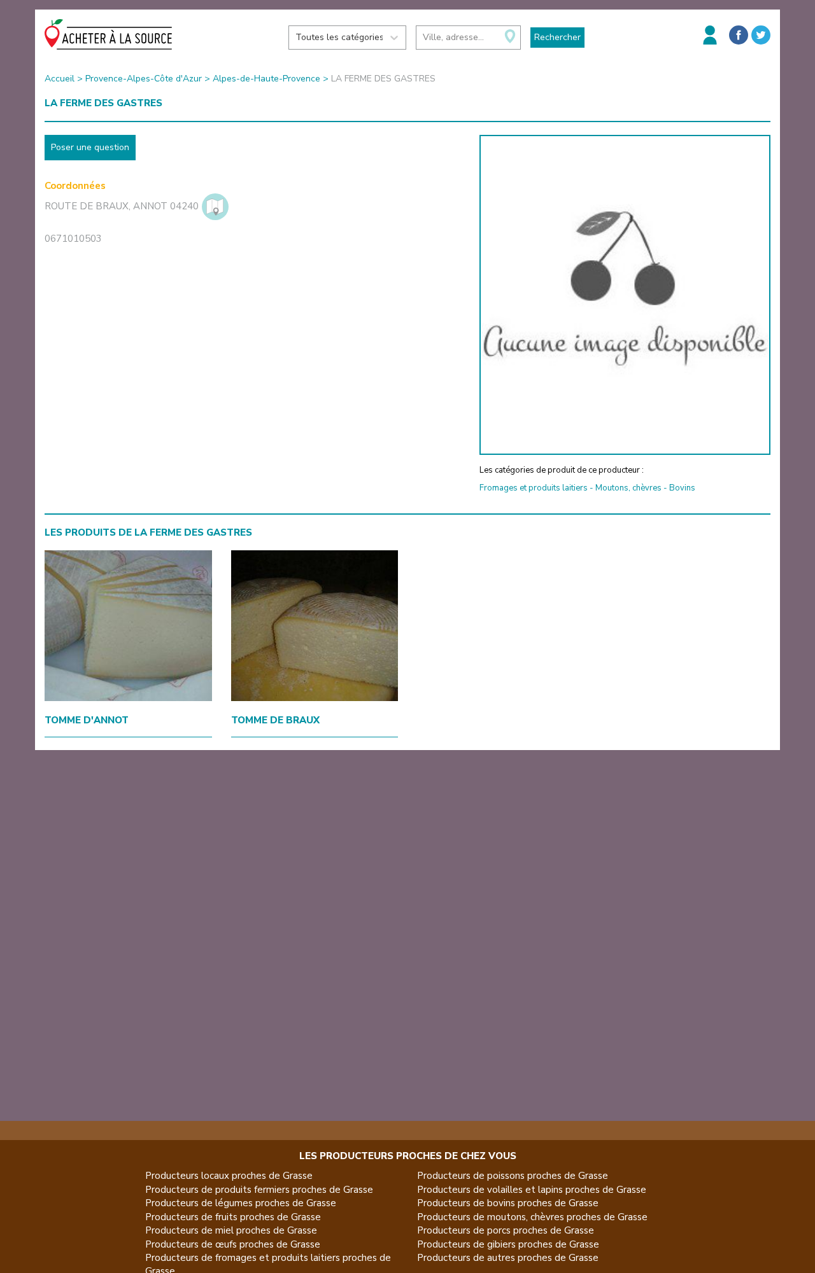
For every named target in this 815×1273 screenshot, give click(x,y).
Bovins (682, 488)
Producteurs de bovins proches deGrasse (508, 1203)
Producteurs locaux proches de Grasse (229, 1175)
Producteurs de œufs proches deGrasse (232, 1244)
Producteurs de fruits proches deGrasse (233, 1217)
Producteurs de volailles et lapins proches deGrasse (531, 1189)
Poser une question (90, 147)
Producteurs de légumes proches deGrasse (240, 1203)
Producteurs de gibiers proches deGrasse (508, 1244)
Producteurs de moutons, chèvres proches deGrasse (532, 1217)
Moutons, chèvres (628, 488)
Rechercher (557, 37)
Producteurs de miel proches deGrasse (231, 1230)
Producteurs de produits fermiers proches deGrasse (259, 1189)
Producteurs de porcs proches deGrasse (505, 1230)
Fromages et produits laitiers (533, 488)
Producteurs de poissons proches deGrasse (512, 1175)
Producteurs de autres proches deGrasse (508, 1257)
